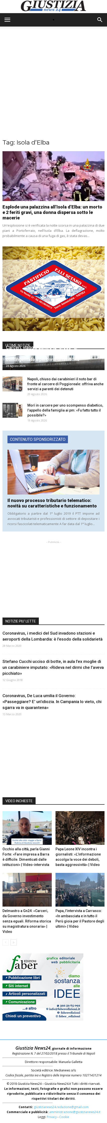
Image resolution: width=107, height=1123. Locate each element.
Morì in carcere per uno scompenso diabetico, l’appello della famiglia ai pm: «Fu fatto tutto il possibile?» (65, 410)
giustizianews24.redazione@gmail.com (61, 1107)
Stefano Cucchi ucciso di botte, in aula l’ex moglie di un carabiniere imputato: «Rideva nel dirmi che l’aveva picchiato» (53, 667)
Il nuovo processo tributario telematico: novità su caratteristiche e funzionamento (52, 503)
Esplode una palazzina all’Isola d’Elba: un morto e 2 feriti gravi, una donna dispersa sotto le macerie (52, 212)
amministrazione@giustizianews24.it (74, 1112)
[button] (100, 20)
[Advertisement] (53, 85)
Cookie (64, 1117)
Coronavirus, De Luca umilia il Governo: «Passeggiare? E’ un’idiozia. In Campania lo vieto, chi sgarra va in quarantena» (52, 701)
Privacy (52, 1117)
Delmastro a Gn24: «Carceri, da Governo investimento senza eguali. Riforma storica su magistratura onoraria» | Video (26, 921)
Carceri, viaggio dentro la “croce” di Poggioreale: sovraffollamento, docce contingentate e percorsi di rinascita (44, 353)
